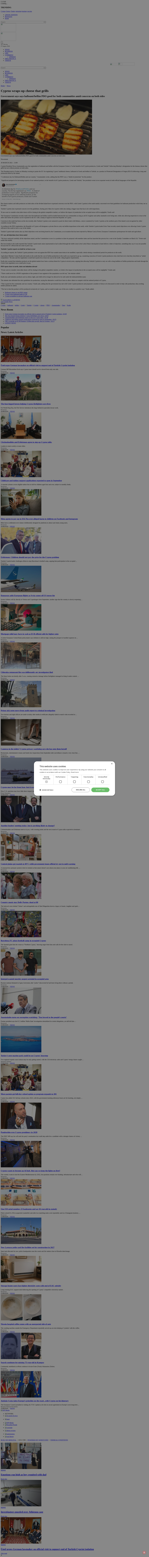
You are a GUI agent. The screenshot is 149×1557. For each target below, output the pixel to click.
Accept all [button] (100, 790)
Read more (75, 772)
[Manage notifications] (144, 1552)
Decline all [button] (80, 790)
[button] (46, 790)
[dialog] (74, 778)
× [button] (112, 763)
